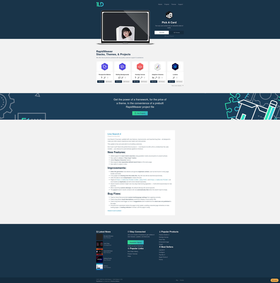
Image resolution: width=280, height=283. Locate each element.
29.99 (162, 32)
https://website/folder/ (159, 179)
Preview (178, 32)
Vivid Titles (107, 244)
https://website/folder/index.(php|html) (131, 179)
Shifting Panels (108, 259)
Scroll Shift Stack (108, 251)
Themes (173, 4)
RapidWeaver (99, 281)
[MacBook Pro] (125, 23)
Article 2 (107, 266)
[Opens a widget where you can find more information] (275, 280)
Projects (166, 4)
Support (180, 4)
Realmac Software (115, 281)
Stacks (160, 4)
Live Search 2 (114, 134)
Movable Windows (108, 236)
